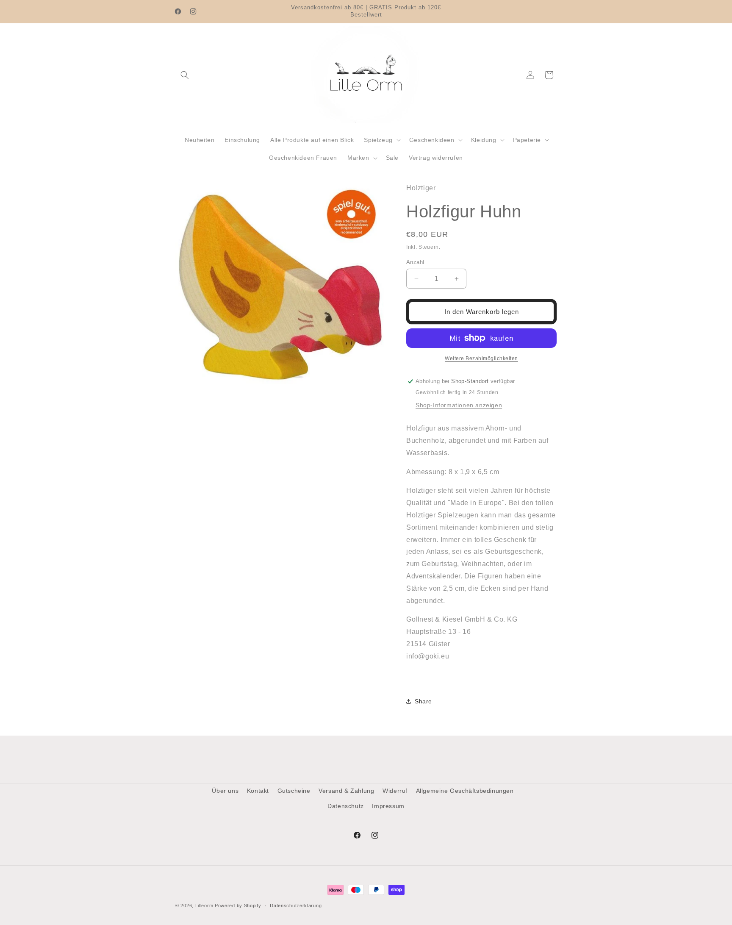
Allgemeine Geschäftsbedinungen (465, 790)
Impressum (388, 806)
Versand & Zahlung (346, 790)
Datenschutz (345, 806)
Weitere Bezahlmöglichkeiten (481, 358)
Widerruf (395, 790)
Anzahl (415, 262)
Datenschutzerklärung (296, 905)
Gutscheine (294, 790)
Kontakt (258, 790)
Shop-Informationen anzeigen (459, 405)
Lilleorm (204, 905)
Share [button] (423, 701)
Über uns (225, 790)
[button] (184, 75)
